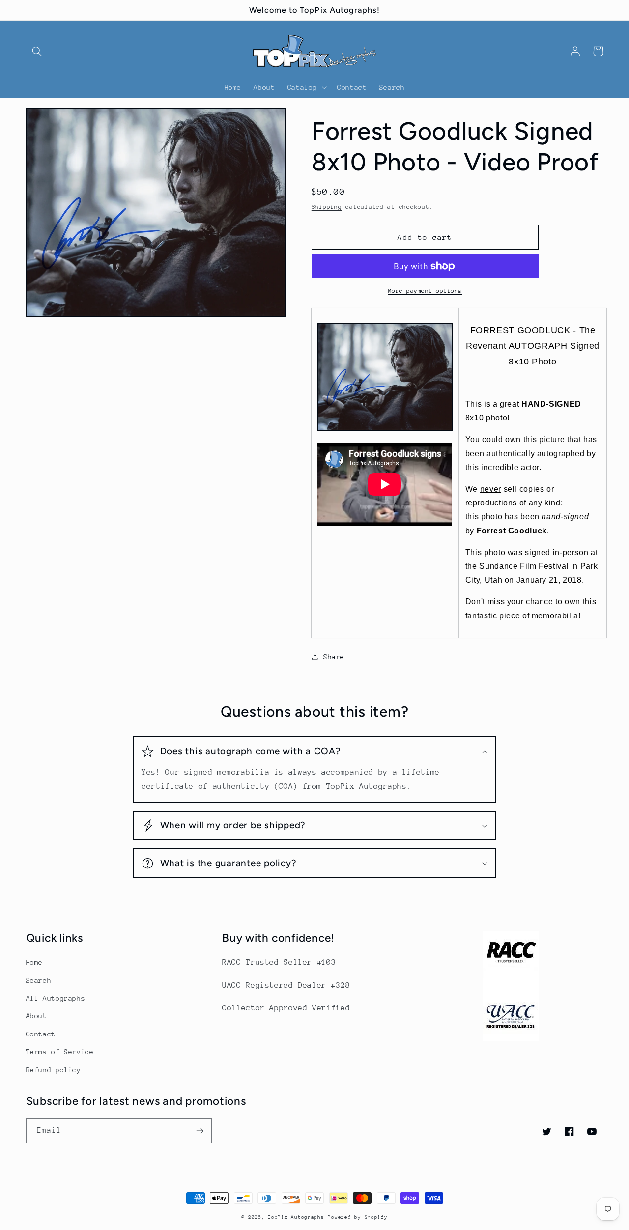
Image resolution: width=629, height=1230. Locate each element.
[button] (37, 51)
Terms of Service (60, 1052)
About (36, 1016)
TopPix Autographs (296, 1217)
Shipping (327, 206)
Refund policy (53, 1070)
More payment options (425, 290)
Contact (41, 1034)
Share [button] (333, 657)
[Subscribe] (199, 1130)
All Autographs (56, 998)
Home (34, 962)
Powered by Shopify (357, 1217)
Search (39, 980)
